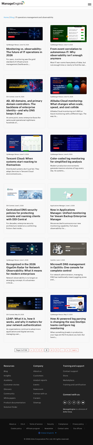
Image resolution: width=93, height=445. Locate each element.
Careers (36, 398)
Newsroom (38, 389)
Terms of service (36, 424)
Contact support (70, 371)
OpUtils (53, 260)
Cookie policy (16, 428)
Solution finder (10, 407)
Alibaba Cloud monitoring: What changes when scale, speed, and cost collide (66, 104)
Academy (8, 380)
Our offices (77, 428)
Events (36, 385)
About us (37, 371)
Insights (7, 376)
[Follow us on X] (69, 402)
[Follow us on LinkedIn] (65, 402)
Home (6, 17)
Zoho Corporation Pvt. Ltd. (42, 439)
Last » (74, 350)
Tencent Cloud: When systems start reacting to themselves (21, 161)
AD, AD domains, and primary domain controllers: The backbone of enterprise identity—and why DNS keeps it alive (24, 107)
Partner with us (40, 394)
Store (65, 376)
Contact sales (63, 428)
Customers (38, 376)
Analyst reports (40, 380)
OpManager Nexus (12, 45)
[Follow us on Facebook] (74, 402)
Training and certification (74, 385)
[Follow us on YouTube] (83, 402)
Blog (6, 371)
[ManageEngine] (16, 3)
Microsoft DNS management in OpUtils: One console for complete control (67, 267)
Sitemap (37, 403)
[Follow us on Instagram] (78, 402)
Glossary (8, 389)
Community (9, 394)
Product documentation (15, 403)
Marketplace (68, 380)
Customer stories (11, 385)
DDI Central (10, 97)
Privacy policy (78, 424)
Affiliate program (33, 428)
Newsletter (49, 428)
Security (50, 424)
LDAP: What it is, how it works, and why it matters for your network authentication (24, 322)
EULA (23, 424)
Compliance (63, 424)
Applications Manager (57, 205)
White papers (10, 398)
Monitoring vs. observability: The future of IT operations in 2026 (24, 52)
